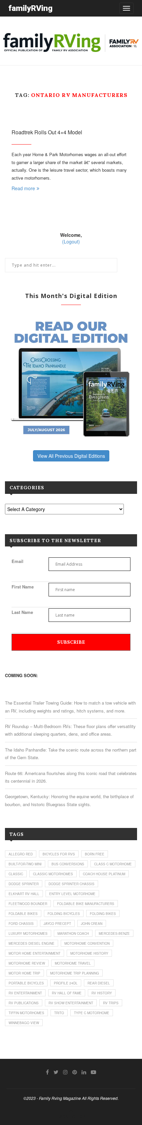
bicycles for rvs (59, 854)
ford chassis (21, 923)
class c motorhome (113, 864)
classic (16, 874)
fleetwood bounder (28, 903)
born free (94, 854)
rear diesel (99, 983)
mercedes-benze (114, 933)
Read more (23, 188)
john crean (91, 923)
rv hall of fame (67, 993)
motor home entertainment (34, 953)
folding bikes (103, 913)
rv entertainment (25, 993)
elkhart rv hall (24, 893)
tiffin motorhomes (26, 1013)
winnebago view (24, 1022)
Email (17, 561)
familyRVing (30, 8)
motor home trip (24, 973)
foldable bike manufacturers (85, 903)
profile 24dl (66, 983)
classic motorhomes (53, 874)
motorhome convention (87, 943)
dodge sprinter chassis (71, 884)
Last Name (22, 612)
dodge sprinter (24, 884)
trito (59, 1013)
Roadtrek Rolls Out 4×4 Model (47, 132)
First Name (23, 587)
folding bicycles (64, 913)
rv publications (24, 1003)
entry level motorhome (72, 893)
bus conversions (68, 864)
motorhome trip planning (74, 973)
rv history (101, 993)
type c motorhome (91, 1013)
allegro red (21, 854)
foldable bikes (23, 913)
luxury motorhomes (28, 933)
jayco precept (57, 923)
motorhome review (27, 963)
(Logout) (71, 241)
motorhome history (89, 953)
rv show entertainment (71, 1003)
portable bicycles (26, 983)
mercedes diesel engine (31, 943)
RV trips (111, 1003)
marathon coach (73, 933)
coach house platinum (104, 874)
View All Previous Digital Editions (71, 456)
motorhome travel (73, 963)
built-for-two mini (25, 864)
